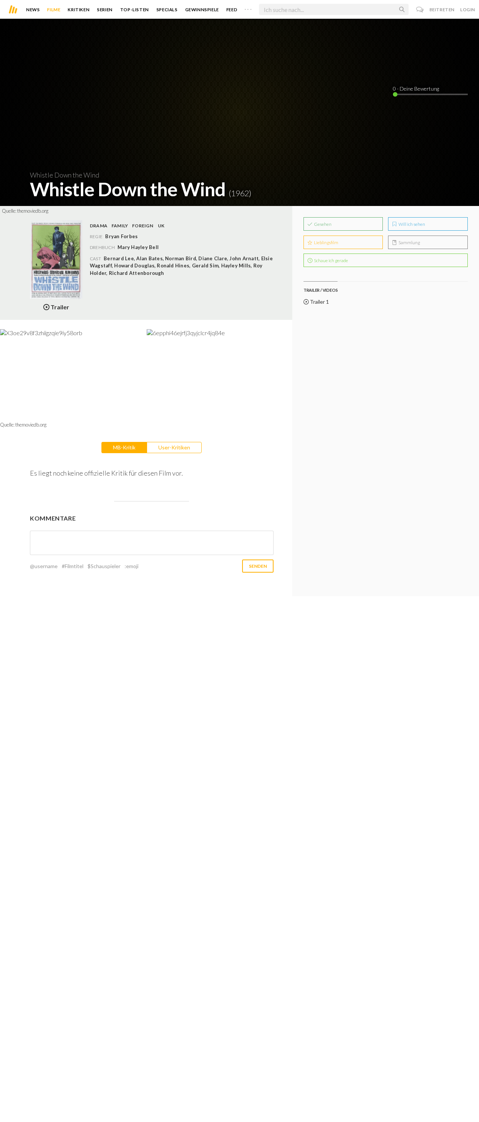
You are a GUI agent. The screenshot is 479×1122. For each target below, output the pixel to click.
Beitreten (442, 9)
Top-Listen (134, 9)
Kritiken (78, 9)
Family (120, 225)
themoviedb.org (32, 211)
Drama (98, 225)
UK (161, 225)
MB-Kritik (124, 447)
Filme (53, 9)
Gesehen (322, 224)
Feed (231, 9)
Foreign (142, 225)
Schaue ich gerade (330, 260)
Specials (167, 9)
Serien (105, 9)
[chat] (420, 9)
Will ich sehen (411, 224)
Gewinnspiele (202, 9)
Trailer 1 (319, 301)
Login (467, 9)
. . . (248, 8)
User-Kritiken (174, 447)
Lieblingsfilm (325, 242)
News (33, 9)
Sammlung (409, 242)
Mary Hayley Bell (138, 247)
